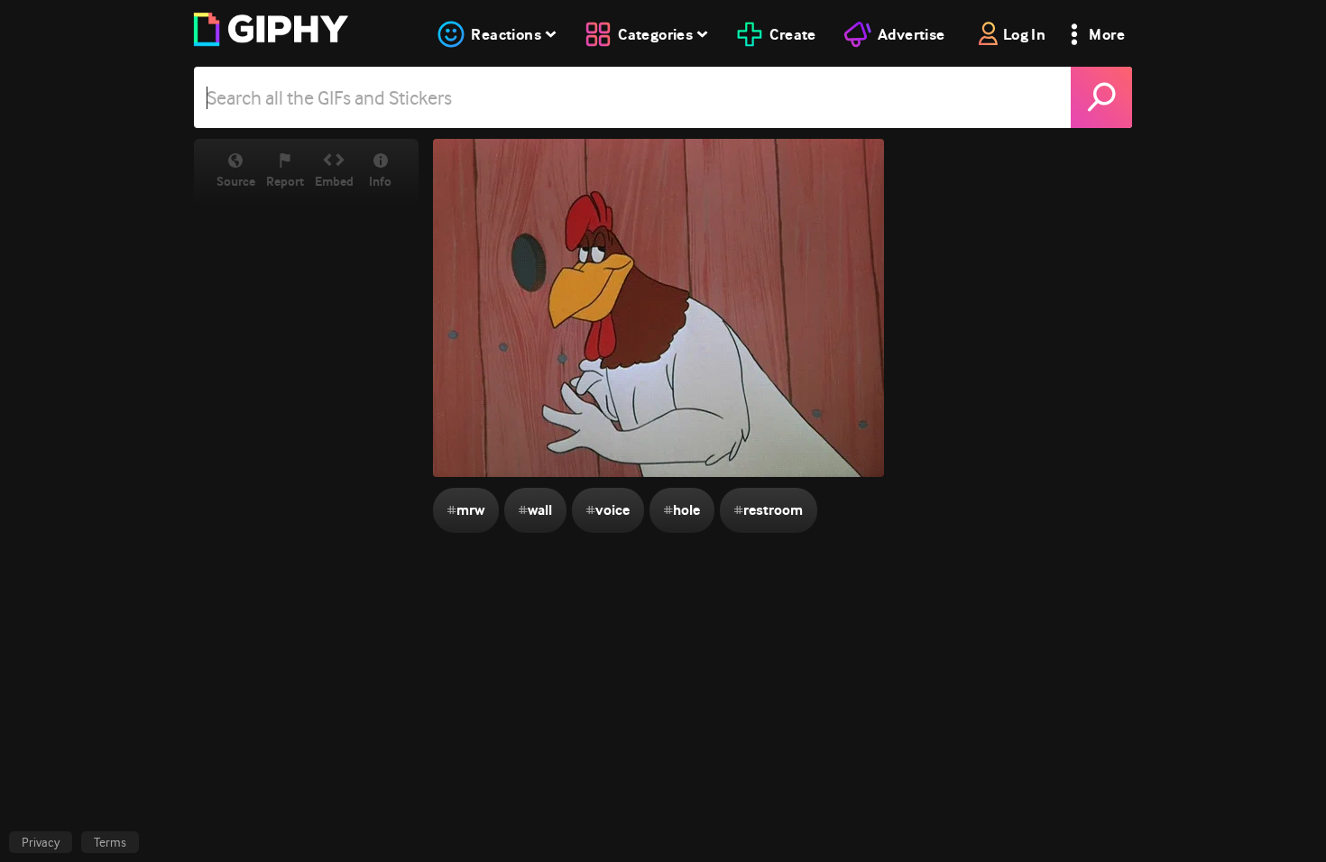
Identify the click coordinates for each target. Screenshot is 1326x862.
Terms (110, 842)
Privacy (41, 842)
